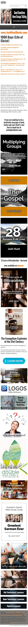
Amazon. (20, 265)
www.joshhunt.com (10, 612)
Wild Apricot (16, 625)
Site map (12, 622)
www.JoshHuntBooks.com (14, 32)
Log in (3, 2)
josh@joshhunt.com (20, 612)
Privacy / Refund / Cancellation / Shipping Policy (11, 615)
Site (24, 613)
